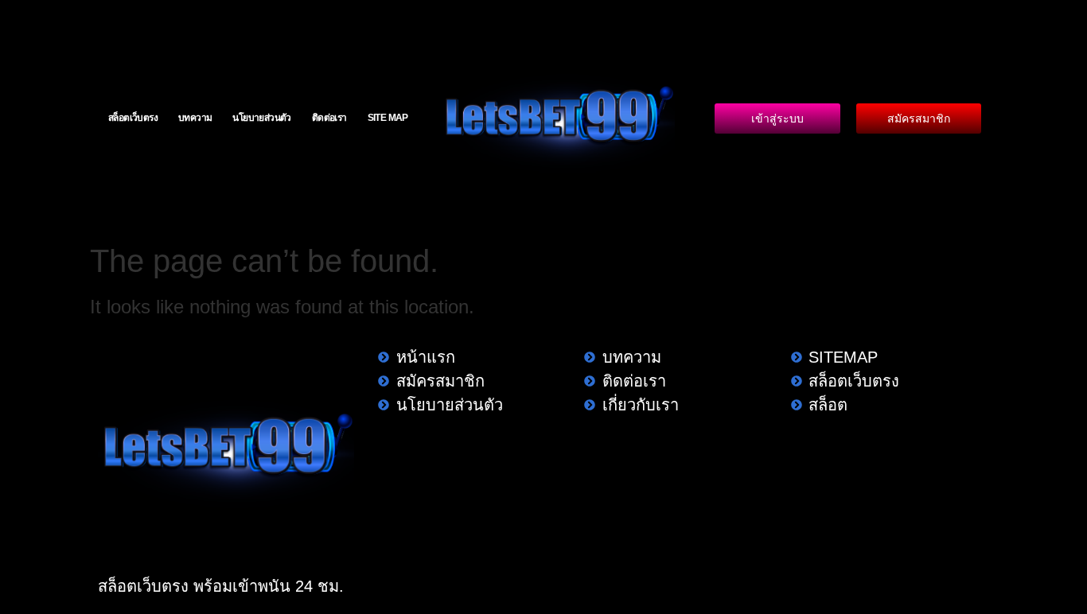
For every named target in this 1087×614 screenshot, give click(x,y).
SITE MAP (388, 117)
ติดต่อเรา (329, 117)
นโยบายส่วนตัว (261, 117)
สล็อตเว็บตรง (133, 117)
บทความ (195, 117)
